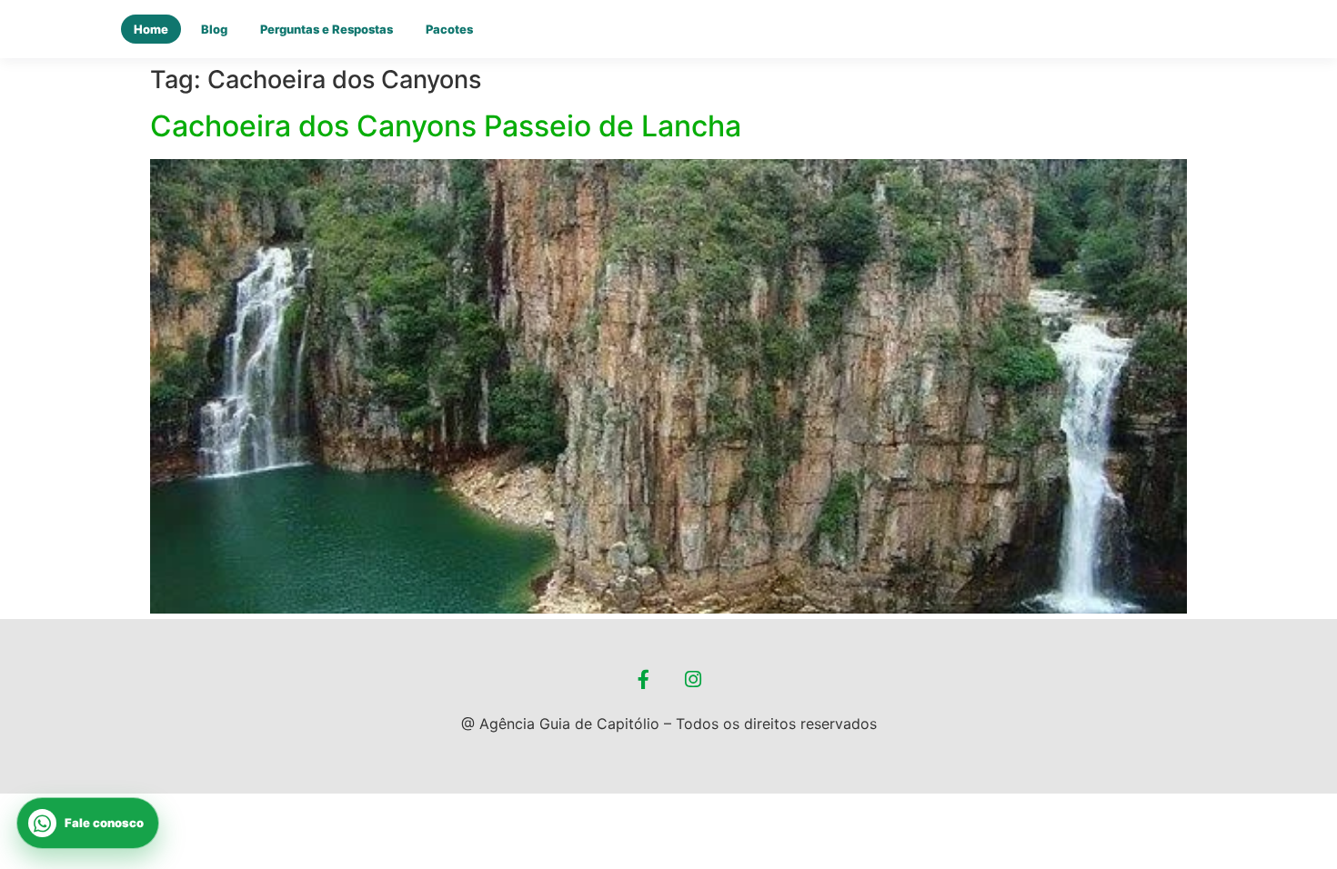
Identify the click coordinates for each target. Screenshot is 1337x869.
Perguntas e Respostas (326, 29)
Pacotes (449, 29)
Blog (214, 29)
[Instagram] (694, 679)
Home (151, 29)
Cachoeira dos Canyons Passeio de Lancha (445, 126)
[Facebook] (643, 679)
